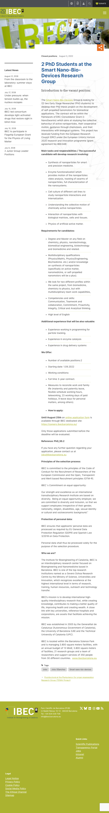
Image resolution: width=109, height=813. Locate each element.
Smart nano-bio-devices (80, 669)
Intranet (80, 754)
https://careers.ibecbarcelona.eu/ (59, 424)
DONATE (102, 3)
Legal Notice (12, 778)
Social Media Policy (15, 788)
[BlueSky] (85, 708)
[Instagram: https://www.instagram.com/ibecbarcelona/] (93, 708)
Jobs (45, 669)
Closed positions (49, 56)
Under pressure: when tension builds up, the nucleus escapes (16, 99)
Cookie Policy (12, 785)
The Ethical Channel (16, 792)
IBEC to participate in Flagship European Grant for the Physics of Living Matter (18, 136)
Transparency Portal (86, 747)
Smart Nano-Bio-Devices (60, 100)
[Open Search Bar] (90, 3)
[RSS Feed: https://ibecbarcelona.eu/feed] (102, 708)
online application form (77, 417)
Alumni (79, 757)
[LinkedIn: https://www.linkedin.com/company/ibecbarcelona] (89, 708)
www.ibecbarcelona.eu (84, 658)
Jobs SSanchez (58, 669)
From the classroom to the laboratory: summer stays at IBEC (19, 82)
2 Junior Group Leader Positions (16, 153)
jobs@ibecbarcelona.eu (53, 454)
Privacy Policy (12, 781)
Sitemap (9, 795)
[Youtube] (98, 708)
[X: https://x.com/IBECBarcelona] (81, 708)
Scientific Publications (87, 744)
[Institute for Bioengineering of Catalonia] (12, 12)
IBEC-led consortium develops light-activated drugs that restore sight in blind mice (18, 116)
